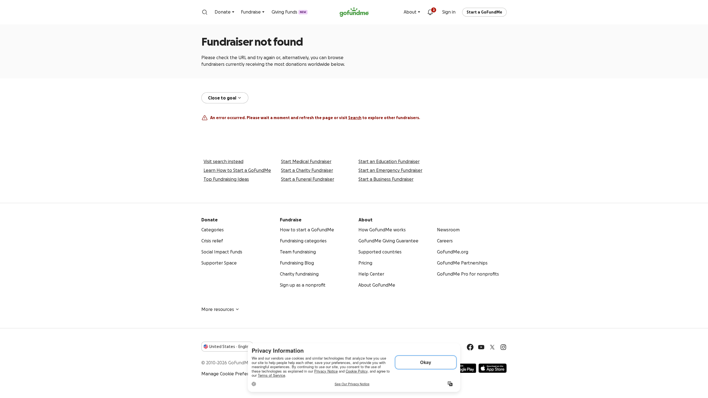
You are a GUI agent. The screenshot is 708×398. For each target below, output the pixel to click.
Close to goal (222, 97)
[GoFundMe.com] (354, 12)
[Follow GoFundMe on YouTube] (481, 347)
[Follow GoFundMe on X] (492, 347)
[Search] (204, 12)
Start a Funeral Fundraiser (307, 179)
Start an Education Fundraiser (389, 161)
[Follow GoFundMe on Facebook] (470, 347)
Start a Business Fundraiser (385, 179)
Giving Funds (289, 11)
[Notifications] (430, 12)
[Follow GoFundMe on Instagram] (503, 347)
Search (354, 118)
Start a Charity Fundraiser (307, 170)
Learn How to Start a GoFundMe (237, 170)
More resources (217, 309)
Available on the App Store (492, 368)
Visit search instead (223, 161)
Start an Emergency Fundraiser (390, 170)
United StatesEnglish (230, 346)
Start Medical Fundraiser (306, 161)
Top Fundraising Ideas (226, 179)
